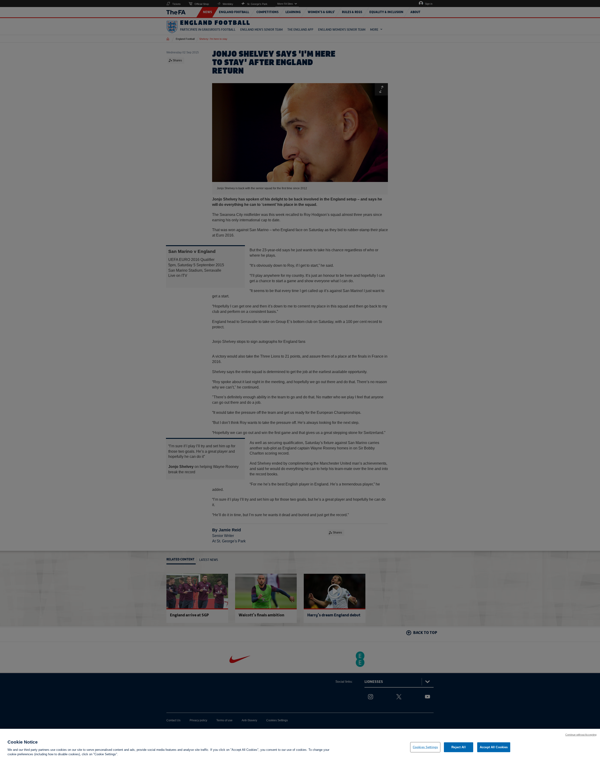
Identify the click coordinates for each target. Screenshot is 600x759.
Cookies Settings (425, 747)
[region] (300, 744)
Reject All (458, 747)
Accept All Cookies (494, 747)
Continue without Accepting (580, 734)
